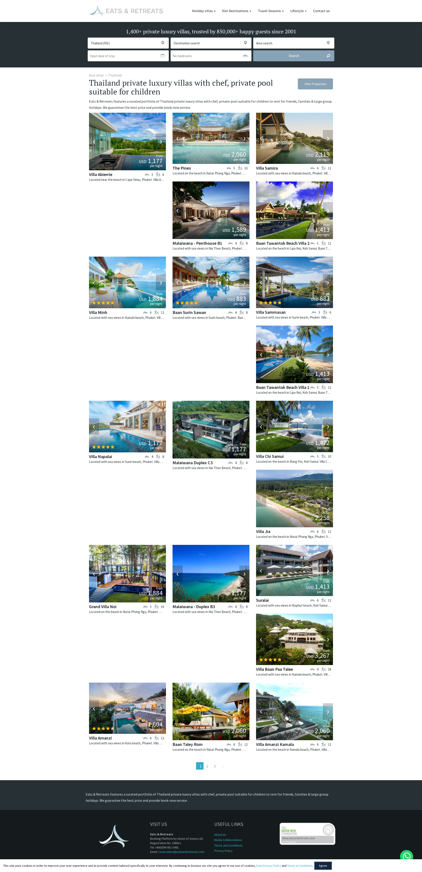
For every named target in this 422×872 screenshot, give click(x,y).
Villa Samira (267, 168)
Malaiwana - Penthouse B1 (197, 243)
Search (294, 55)
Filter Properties (315, 84)
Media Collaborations (228, 840)
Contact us (321, 11)
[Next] (222, 766)
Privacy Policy (223, 851)
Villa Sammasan (271, 312)
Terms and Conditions (228, 845)
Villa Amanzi (100, 738)
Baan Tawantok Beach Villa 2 (282, 243)
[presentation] (94, 141)
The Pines (182, 168)
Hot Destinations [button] (235, 11)
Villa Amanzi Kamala (275, 744)
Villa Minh (98, 312)
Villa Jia (263, 531)
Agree (323, 866)
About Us (220, 835)
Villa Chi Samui (270, 456)
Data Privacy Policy (268, 866)
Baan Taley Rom (188, 744)
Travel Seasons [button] (270, 11)
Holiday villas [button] (202, 11)
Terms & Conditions (300, 866)
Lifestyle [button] (297, 11)
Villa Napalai (100, 456)
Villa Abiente (100, 174)
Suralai (262, 600)
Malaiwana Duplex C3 (193, 462)
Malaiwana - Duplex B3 (194, 606)
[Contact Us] (406, 856)
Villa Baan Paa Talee (274, 669)
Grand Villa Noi (102, 606)
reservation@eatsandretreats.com (181, 852)
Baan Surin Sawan (189, 312)
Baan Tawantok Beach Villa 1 (282, 387)
